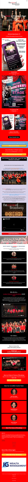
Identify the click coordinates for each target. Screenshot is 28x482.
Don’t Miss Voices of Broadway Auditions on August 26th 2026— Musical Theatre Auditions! (14, 169)
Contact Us (14, 476)
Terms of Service (14, 478)
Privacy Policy (14, 480)
